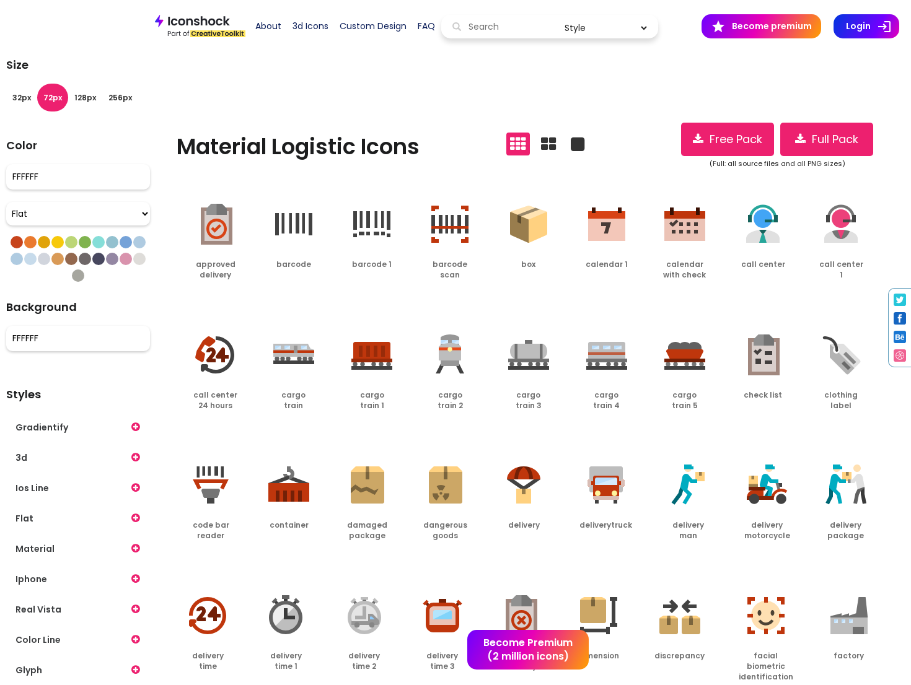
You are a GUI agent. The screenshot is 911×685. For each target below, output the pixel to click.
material (35, 549)
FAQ (426, 26)
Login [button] (872, 26)
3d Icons (310, 26)
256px (120, 97)
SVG (232, 299)
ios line (32, 488)
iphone (31, 579)
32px (21, 97)
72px (52, 97)
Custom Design (373, 26)
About (268, 26)
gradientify (41, 427)
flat (24, 518)
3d (21, 458)
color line (38, 640)
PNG (197, 299)
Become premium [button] (761, 26)
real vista (38, 609)
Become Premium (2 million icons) (528, 649)
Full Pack (832, 139)
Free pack (732, 139)
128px (85, 97)
